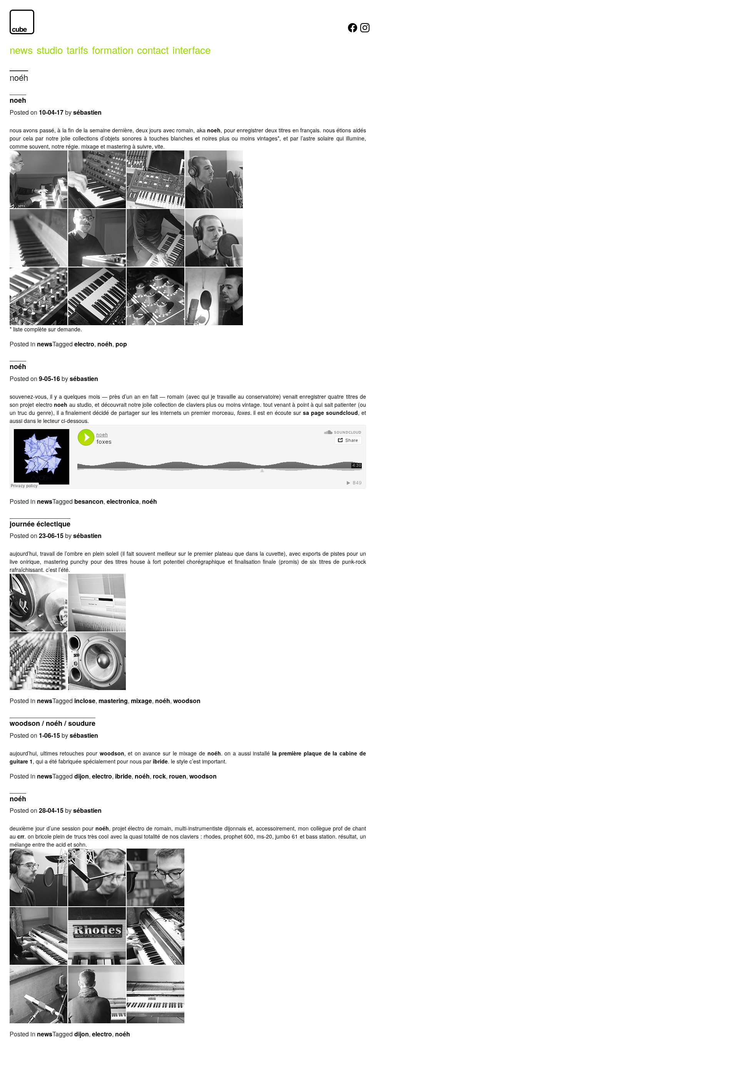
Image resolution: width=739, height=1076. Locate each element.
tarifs (77, 49)
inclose (84, 700)
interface (191, 49)
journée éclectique (40, 524)
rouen (177, 776)
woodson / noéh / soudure (52, 723)
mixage (141, 700)
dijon (81, 776)
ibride (160, 761)
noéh (104, 343)
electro (84, 343)
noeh (18, 100)
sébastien (87, 112)
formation (112, 49)
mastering (113, 700)
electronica (123, 501)
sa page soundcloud (330, 412)
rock (159, 776)
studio (50, 49)
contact (153, 49)
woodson (187, 700)
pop (121, 343)
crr (20, 836)
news (21, 49)
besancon (89, 501)
